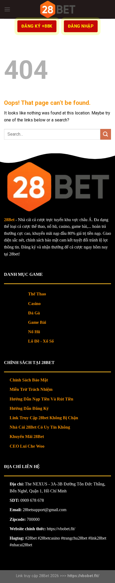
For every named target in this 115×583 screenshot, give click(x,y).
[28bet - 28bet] (57, 9)
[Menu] (7, 9)
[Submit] (105, 134)
